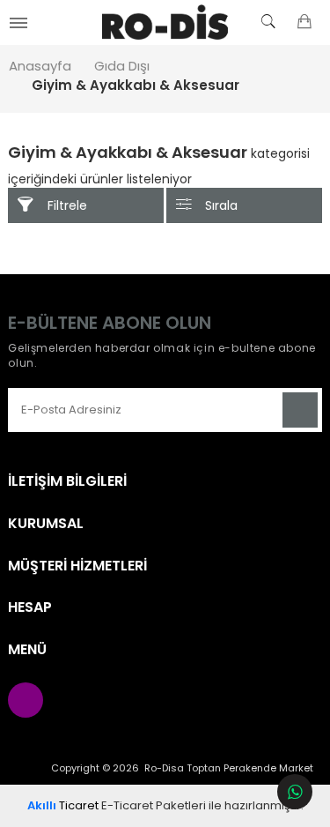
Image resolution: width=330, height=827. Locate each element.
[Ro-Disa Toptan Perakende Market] (165, 22)
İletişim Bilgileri (67, 481)
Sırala (221, 205)
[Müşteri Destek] (294, 791)
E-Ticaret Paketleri (153, 805)
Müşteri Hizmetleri (77, 566)
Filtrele (67, 205)
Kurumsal (46, 523)
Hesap (30, 607)
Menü (27, 649)
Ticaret (63, 805)
